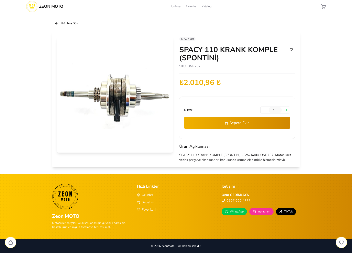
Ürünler (176, 6)
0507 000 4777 (239, 200)
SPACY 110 (187, 39)
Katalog (206, 6)
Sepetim (148, 202)
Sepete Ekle (240, 122)
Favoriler (191, 6)
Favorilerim (150, 209)
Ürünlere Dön (69, 23)
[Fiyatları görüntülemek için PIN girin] (10, 242)
